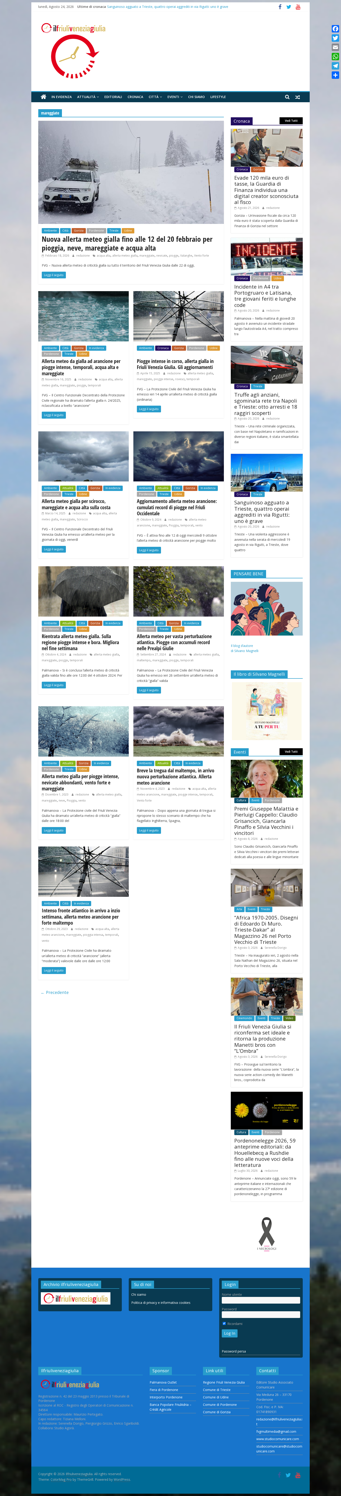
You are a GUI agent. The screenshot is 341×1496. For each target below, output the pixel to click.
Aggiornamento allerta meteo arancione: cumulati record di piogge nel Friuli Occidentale (177, 507)
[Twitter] (335, 38)
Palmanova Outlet (163, 1382)
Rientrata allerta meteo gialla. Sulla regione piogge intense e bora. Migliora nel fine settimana (80, 642)
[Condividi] (335, 75)
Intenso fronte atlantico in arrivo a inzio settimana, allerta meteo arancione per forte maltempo (81, 916)
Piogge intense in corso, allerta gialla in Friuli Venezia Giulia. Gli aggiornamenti (175, 363)
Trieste (114, 230)
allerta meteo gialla (125, 256)
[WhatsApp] (335, 56)
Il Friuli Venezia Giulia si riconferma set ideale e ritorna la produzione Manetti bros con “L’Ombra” (262, 1038)
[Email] (335, 47)
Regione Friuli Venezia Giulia (224, 1382)
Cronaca (135, 97)
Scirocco (82, 519)
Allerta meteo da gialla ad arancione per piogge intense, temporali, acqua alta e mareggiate (81, 367)
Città (153, 97)
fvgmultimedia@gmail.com (276, 1431)
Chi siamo (196, 97)
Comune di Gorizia (217, 1412)
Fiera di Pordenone (164, 1390)
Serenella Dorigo (276, 948)
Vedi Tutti (291, 121)
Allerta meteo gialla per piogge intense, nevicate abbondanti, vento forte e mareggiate (80, 782)
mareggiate (146, 256)
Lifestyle (218, 97)
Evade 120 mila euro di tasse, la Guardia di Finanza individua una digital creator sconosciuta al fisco (266, 190)
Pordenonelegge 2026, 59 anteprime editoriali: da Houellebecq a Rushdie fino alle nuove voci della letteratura (265, 1152)
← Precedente (55, 992)
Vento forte (201, 256)
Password (229, 1309)
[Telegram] (335, 65)
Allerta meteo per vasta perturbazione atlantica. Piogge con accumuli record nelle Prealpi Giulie (174, 642)
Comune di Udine (216, 1397)
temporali (94, 385)
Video (289, 1018)
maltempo (144, 660)
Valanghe (186, 256)
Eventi (173, 97)
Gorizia (79, 230)
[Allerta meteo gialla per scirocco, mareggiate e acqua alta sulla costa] (83, 434)
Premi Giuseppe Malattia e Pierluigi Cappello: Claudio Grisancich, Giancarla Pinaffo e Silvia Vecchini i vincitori (266, 821)
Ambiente (50, 230)
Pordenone (96, 230)
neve (62, 800)
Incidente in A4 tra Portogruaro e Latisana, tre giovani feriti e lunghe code (265, 295)
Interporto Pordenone (166, 1397)
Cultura (241, 800)
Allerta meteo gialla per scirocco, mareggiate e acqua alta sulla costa (76, 503)
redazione (83, 256)
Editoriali (113, 97)
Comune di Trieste (217, 1390)
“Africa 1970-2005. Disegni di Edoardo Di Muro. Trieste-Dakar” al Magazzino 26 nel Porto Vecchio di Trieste (266, 929)
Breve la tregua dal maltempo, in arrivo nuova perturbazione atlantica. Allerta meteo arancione (175, 776)
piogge (173, 256)
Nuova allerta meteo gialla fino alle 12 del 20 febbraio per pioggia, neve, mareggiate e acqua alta (127, 243)
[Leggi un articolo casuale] (298, 97)
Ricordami (234, 1323)
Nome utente (232, 1294)
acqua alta (103, 256)
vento (199, 525)
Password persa (234, 1351)
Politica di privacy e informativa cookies (160, 1302)
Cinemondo (244, 1018)
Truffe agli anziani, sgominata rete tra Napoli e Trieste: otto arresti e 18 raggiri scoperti (265, 403)
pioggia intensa (93, 935)
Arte (239, 909)
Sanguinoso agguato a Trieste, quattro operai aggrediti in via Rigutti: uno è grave (167, 6)
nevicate (161, 256)
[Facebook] (335, 28)
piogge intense (163, 379)
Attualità (86, 97)
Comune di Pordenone (220, 1404)
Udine (128, 230)
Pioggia (174, 525)
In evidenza (61, 97)
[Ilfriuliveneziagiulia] (43, 97)
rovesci (180, 379)
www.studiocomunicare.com (277, 1439)
